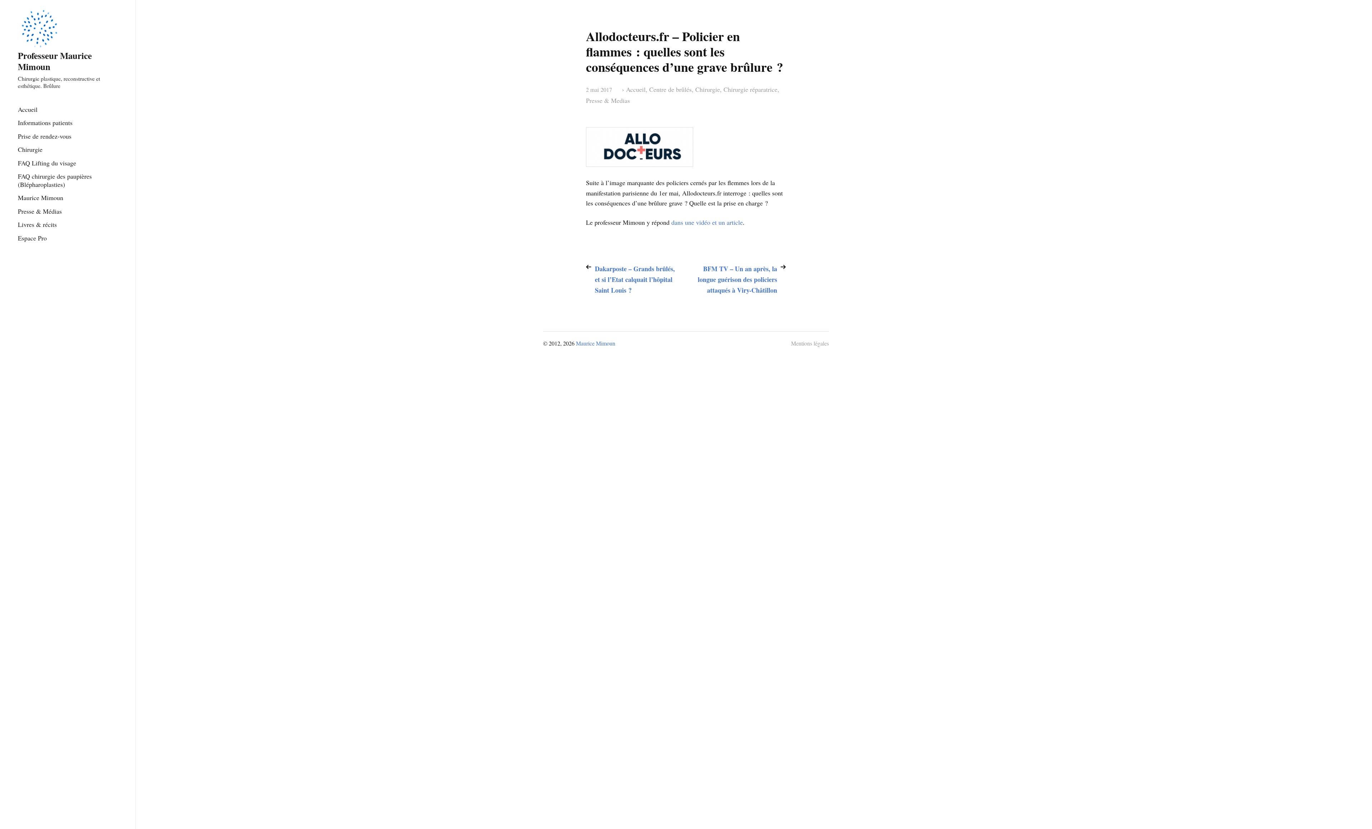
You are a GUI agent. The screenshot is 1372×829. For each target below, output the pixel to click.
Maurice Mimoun (40, 197)
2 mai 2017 (599, 90)
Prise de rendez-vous (44, 136)
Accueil (28, 109)
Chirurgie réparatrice (750, 89)
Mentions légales (810, 343)
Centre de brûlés (670, 89)
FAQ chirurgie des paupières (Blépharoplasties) (55, 180)
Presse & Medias (608, 100)
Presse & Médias (40, 211)
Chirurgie (30, 149)
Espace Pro (32, 238)
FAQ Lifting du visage (47, 163)
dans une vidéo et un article (707, 222)
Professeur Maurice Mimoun (55, 61)
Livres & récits (37, 224)
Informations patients (45, 122)
